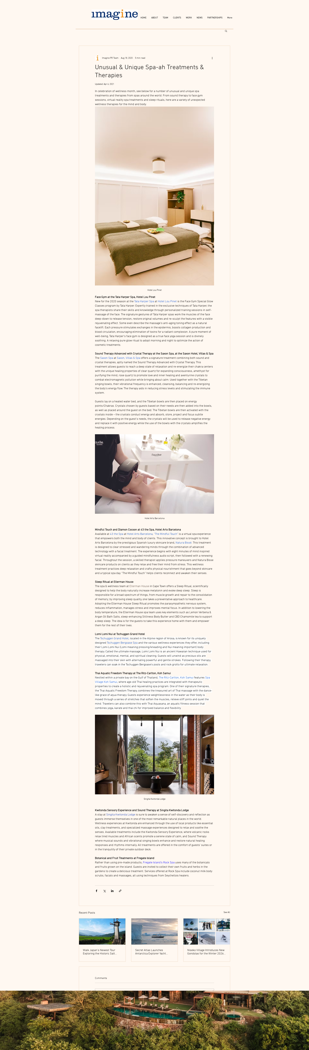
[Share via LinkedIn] (112, 890)
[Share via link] (120, 890)
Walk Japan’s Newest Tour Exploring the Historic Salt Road (99, 952)
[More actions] (212, 58)
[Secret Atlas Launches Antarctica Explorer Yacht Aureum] (154, 931)
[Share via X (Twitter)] (104, 890)
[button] (226, 30)
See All (227, 912)
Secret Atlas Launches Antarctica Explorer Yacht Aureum (150, 952)
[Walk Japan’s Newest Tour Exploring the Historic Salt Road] (102, 931)
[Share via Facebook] (96, 890)
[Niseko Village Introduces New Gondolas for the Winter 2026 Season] (206, 931)
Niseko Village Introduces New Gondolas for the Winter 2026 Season (206, 952)
